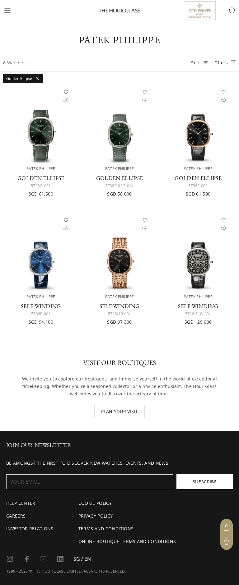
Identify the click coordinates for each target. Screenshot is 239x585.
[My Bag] (226, 527)
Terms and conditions (106, 529)
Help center (20, 503)
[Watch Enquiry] (226, 541)
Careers (16, 516)
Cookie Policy (95, 503)
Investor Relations (30, 529)
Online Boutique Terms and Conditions (127, 541)
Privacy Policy (95, 516)
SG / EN (82, 558)
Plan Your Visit (119, 411)
